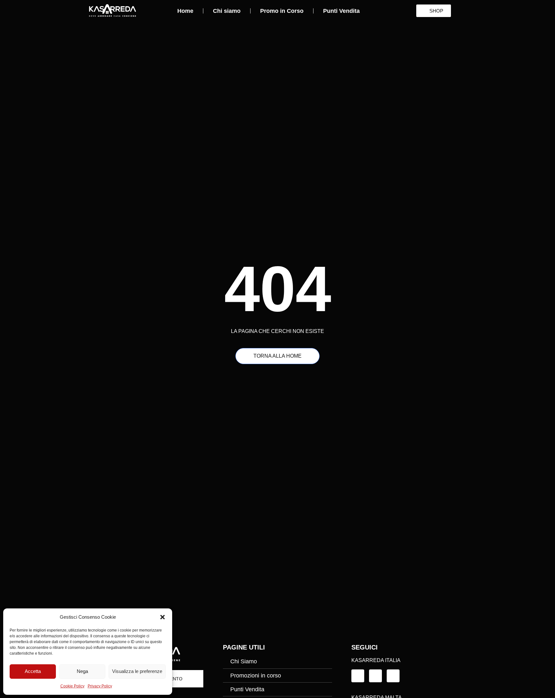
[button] (162, 617)
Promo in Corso (282, 11)
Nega (82, 671)
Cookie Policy (72, 686)
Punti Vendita (341, 11)
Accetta (33, 671)
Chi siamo (227, 11)
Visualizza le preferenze (137, 671)
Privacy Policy (100, 686)
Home (185, 11)
